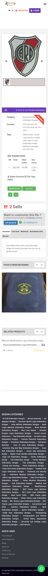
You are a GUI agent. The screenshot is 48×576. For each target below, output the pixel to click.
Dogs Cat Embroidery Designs (14, 457)
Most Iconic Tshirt (19, 495)
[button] (6, 68)
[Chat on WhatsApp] (41, 568)
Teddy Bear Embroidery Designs (16, 513)
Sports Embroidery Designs (33, 510)
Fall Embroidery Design (20, 460)
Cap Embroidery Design (22, 436)
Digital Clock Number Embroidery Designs (27, 454)
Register (23, 10)
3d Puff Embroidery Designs (13, 419)
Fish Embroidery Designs (33, 463)
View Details (23, 342)
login (36, 10)
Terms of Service (8, 554)
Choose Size (23, 347)
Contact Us (6, 550)
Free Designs (7, 536)
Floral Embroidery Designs (33, 466)
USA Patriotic (25, 525)
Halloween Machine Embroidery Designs (27, 475)
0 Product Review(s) (36, 110)
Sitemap (5, 558)
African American (34, 419)
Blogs (4, 543)
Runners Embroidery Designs (24, 507)
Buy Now (29, 189)
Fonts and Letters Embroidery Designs (17, 469)
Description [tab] (6, 231)
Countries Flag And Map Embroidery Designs (20, 448)
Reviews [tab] (24, 231)
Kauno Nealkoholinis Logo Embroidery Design (23, 345)
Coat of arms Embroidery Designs (29, 445)
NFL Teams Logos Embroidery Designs (25, 501)
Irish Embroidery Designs (22, 483)
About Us (5, 547)
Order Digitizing (8, 539)
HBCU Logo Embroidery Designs (15, 477)
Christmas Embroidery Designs (23, 442)
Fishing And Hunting (10, 466)
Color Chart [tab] (15, 231)
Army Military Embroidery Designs (25, 424)
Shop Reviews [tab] (36, 231)
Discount (5, 236)
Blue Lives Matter (28, 430)
